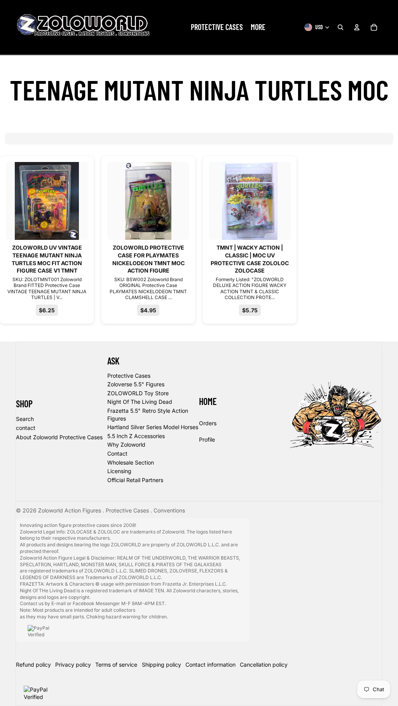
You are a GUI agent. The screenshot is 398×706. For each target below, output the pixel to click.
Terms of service (116, 664)
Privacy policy (73, 664)
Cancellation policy (264, 664)
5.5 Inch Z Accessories (136, 436)
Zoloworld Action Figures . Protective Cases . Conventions (111, 510)
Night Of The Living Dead (139, 401)
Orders (207, 423)
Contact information (210, 664)
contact (25, 427)
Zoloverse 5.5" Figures (135, 384)
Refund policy (33, 664)
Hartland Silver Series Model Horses (152, 427)
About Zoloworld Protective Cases (59, 437)
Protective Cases (128, 375)
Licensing (119, 471)
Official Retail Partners (135, 480)
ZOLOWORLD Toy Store (138, 393)
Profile (207, 439)
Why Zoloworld (126, 444)
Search (25, 419)
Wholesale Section (130, 462)
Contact (117, 453)
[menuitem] (217, 27)
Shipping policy (161, 664)
